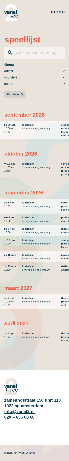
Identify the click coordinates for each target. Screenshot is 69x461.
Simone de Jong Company (36, 128)
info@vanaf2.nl (19, 411)
